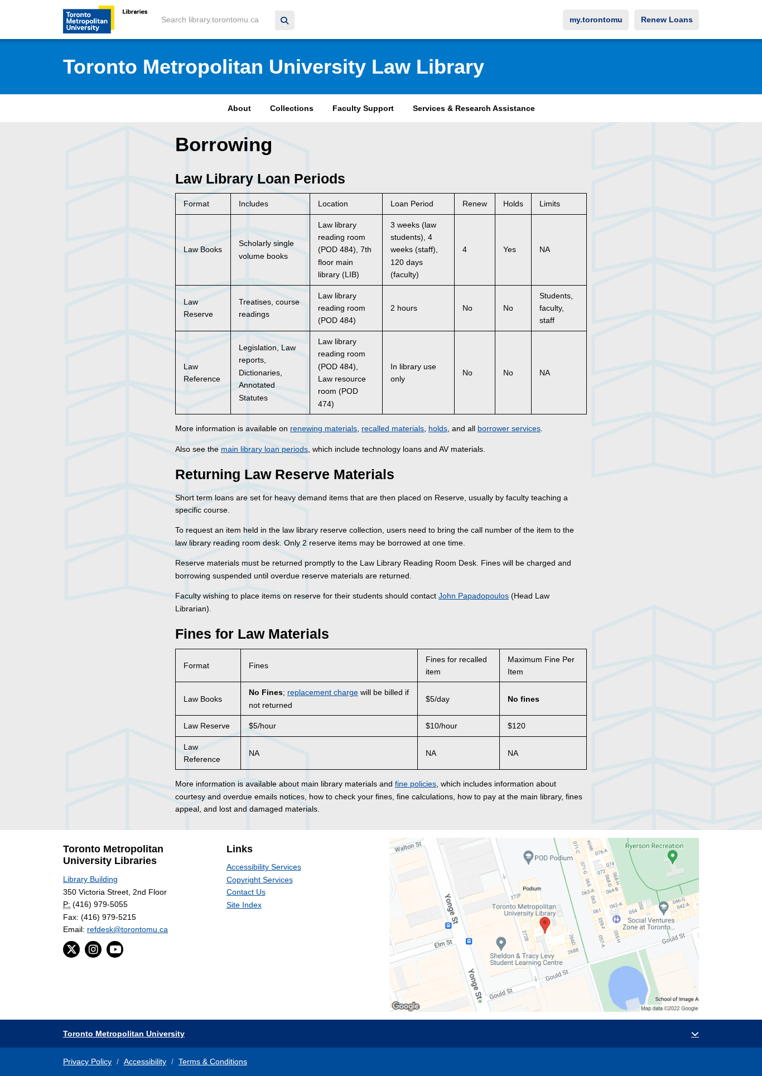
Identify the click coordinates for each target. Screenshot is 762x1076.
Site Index (244, 904)
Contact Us (246, 891)
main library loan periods (264, 449)
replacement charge (322, 692)
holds (437, 428)
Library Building (90, 879)
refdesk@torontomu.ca (127, 929)
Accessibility (145, 1061)
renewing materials (323, 428)
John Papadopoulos (473, 595)
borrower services (509, 428)
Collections (292, 108)
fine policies (415, 783)
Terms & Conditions (213, 1061)
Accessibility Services (263, 866)
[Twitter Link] (71, 949)
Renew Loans (667, 19)
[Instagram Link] (93, 949)
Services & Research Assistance (474, 108)
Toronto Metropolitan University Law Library (273, 66)
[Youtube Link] (115, 949)
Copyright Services (259, 879)
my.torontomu (596, 19)
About (239, 108)
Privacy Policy (87, 1061)
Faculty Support (363, 108)
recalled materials (392, 428)
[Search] (285, 20)
